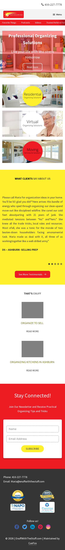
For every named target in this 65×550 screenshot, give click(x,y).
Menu (59, 14)
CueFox (32, 543)
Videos (38, 22)
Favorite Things (9, 22)
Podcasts (25, 22)
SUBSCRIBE (32, 448)
